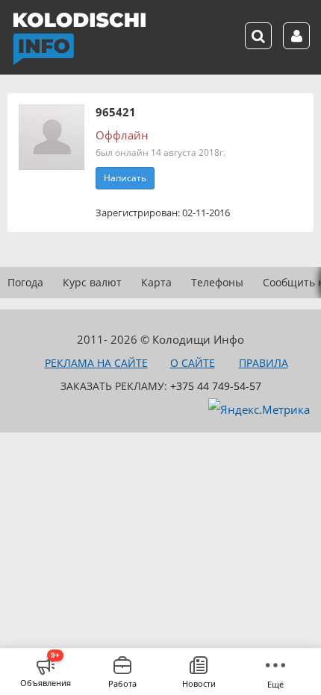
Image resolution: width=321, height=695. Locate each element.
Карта (156, 282)
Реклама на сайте (96, 363)
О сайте (192, 363)
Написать (125, 178)
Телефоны (217, 282)
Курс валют (92, 282)
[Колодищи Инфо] (79, 39)
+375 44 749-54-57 (215, 386)
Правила (263, 363)
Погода (25, 282)
